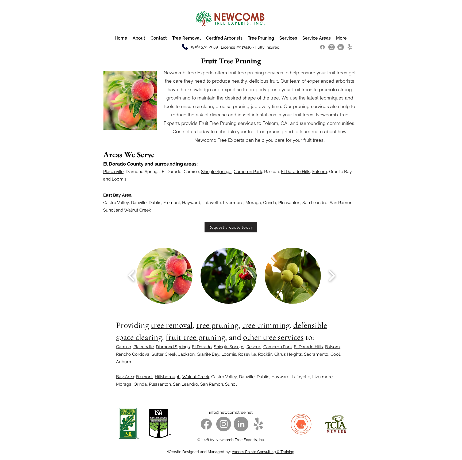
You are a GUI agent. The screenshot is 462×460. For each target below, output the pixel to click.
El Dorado (202, 346)
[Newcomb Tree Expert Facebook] (322, 47)
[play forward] (332, 276)
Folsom (319, 171)
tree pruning (217, 325)
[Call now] (184, 47)
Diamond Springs (173, 346)
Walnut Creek (195, 376)
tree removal (171, 325)
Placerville (113, 171)
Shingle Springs (216, 171)
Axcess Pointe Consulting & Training (263, 452)
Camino (123, 346)
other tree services (273, 337)
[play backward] (132, 276)
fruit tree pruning (195, 337)
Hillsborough (167, 376)
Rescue (254, 346)
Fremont (144, 376)
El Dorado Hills (295, 171)
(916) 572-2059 (204, 46)
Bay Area (125, 376)
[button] (164, 276)
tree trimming (266, 325)
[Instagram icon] (331, 47)
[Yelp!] (349, 47)
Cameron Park (248, 171)
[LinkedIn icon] (340, 47)
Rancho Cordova (132, 354)
